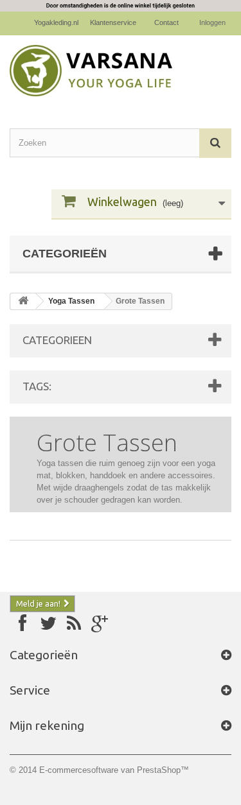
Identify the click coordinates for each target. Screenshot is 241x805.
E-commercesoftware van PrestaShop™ (114, 770)
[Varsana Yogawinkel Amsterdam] (120, 71)
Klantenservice (113, 22)
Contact (166, 22)
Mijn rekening (47, 725)
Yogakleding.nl (56, 22)
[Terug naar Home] (23, 301)
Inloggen (212, 22)
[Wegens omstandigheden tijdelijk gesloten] (120, 6)
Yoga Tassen (71, 301)
